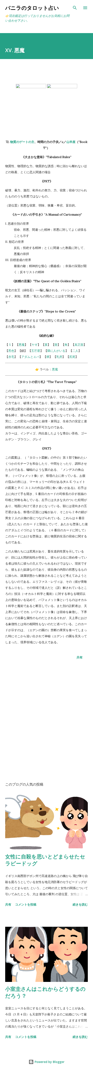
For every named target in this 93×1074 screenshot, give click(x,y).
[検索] (74, 7)
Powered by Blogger (49, 1062)
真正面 (78, 345)
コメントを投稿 (25, 904)
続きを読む (80, 904)
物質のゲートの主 (22, 142)
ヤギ (35, 345)
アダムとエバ (30, 357)
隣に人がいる (56, 351)
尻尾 (72, 357)
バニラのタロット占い (32, 7)
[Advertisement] (46, 721)
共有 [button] (80, 657)
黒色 (11, 351)
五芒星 (35, 351)
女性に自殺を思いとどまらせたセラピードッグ (45, 860)
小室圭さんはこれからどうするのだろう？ (45, 992)
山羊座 (70, 142)
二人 (75, 351)
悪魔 (22, 345)
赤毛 (11, 357)
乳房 (59, 357)
